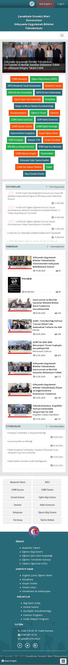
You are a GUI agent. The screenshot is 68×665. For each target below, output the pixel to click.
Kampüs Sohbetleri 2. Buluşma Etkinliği (27, 432)
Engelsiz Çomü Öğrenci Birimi (37, 575)
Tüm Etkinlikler (56, 426)
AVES (47, 482)
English (60, 3)
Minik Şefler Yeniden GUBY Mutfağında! (27, 461)
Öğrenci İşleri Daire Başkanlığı (37, 555)
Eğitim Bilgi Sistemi (47, 497)
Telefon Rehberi (47, 520)
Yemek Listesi (29, 587)
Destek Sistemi (17, 497)
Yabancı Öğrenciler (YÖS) (34, 563)
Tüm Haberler (57, 246)
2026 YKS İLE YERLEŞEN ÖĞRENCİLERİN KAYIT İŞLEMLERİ (35, 233)
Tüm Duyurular (56, 186)
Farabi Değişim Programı (36, 618)
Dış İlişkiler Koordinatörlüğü (37, 610)
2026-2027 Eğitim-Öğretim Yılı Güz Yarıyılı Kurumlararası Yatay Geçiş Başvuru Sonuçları (31, 223)
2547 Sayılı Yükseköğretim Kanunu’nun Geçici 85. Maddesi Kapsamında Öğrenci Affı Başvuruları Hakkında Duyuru (35, 196)
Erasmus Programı (32, 615)
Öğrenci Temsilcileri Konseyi (36, 559)
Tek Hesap (17, 520)
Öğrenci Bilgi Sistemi (47, 512)
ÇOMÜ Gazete (47, 490)
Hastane (17, 505)
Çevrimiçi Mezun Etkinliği (20, 441)
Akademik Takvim (17, 482)
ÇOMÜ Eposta (18, 490)
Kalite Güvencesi (47, 505)
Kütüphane (17, 512)
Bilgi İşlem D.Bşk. (32, 603)
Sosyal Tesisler (29, 583)
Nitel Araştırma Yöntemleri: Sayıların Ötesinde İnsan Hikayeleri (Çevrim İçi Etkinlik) (33, 451)
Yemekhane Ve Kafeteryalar (36, 591)
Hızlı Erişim (45, 3)
